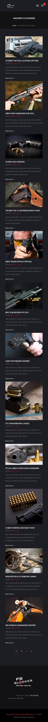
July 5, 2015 (15, 315)
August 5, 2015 (16, 64)
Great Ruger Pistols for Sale (18, 261)
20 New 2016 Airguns (15, 162)
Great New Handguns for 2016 (19, 113)
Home (14, 26)
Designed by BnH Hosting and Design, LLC (21, 714)
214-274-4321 (34, 695)
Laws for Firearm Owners (17, 361)
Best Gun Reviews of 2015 (17, 312)
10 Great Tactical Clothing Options (22, 60)
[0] (42, 6)
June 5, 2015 (15, 579)
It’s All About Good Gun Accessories (22, 468)
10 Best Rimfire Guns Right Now (20, 528)
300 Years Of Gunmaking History (20, 625)
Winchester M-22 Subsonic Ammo (20, 576)
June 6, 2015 (15, 531)
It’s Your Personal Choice (17, 423)
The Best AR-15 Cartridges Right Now (22, 210)
